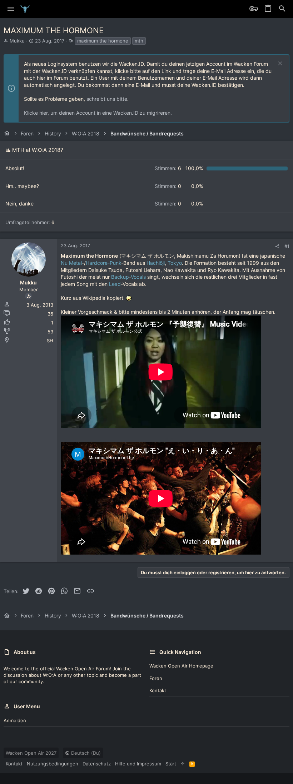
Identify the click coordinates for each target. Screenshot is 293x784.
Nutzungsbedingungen (52, 763)
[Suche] (282, 8)
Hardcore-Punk (103, 263)
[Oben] (182, 763)
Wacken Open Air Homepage (181, 666)
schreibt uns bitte (106, 99)
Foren (155, 678)
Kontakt (157, 690)
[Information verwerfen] (279, 64)
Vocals (138, 277)
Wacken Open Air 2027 (31, 753)
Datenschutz (97, 763)
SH (50, 340)
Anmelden (15, 720)
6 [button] (168, 168)
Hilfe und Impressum (138, 763)
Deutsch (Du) (85, 753)
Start (170, 763)
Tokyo (175, 263)
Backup (120, 277)
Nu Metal (71, 263)
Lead (115, 284)
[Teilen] (277, 246)
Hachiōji (155, 263)
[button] (11, 9)
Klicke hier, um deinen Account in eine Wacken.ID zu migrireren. (98, 113)
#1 (286, 246)
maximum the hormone (102, 41)
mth (139, 41)
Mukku (17, 41)
